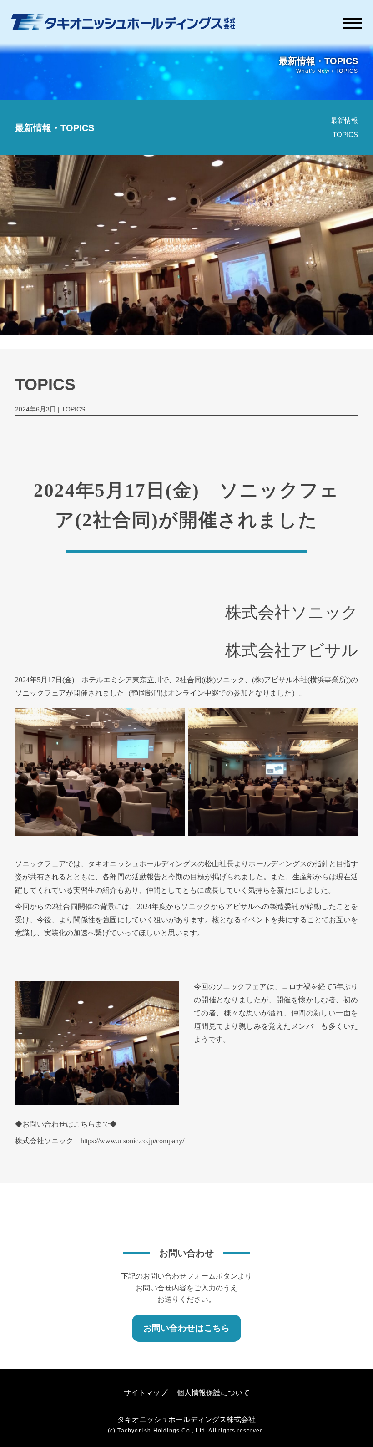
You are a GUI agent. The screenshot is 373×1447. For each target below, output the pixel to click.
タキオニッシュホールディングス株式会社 (186, 1419)
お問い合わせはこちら (186, 1328)
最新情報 (344, 120)
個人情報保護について (213, 1392)
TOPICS (345, 134)
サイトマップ (145, 1392)
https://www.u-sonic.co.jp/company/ (132, 1141)
